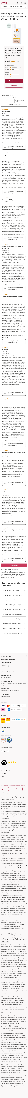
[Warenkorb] (21, 3)
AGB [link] (18, 782)
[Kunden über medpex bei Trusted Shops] (9, 762)
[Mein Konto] (18, 3)
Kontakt (23, 785)
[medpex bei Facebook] (2, 751)
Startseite (3, 11)
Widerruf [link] (23, 782)
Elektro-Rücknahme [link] (14, 785)
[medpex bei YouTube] (8, 751)
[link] (3, 740)
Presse (14, 782)
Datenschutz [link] (4, 785)
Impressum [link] (4, 789)
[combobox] (14, 6)
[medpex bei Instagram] (5, 751)
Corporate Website (6, 782)
